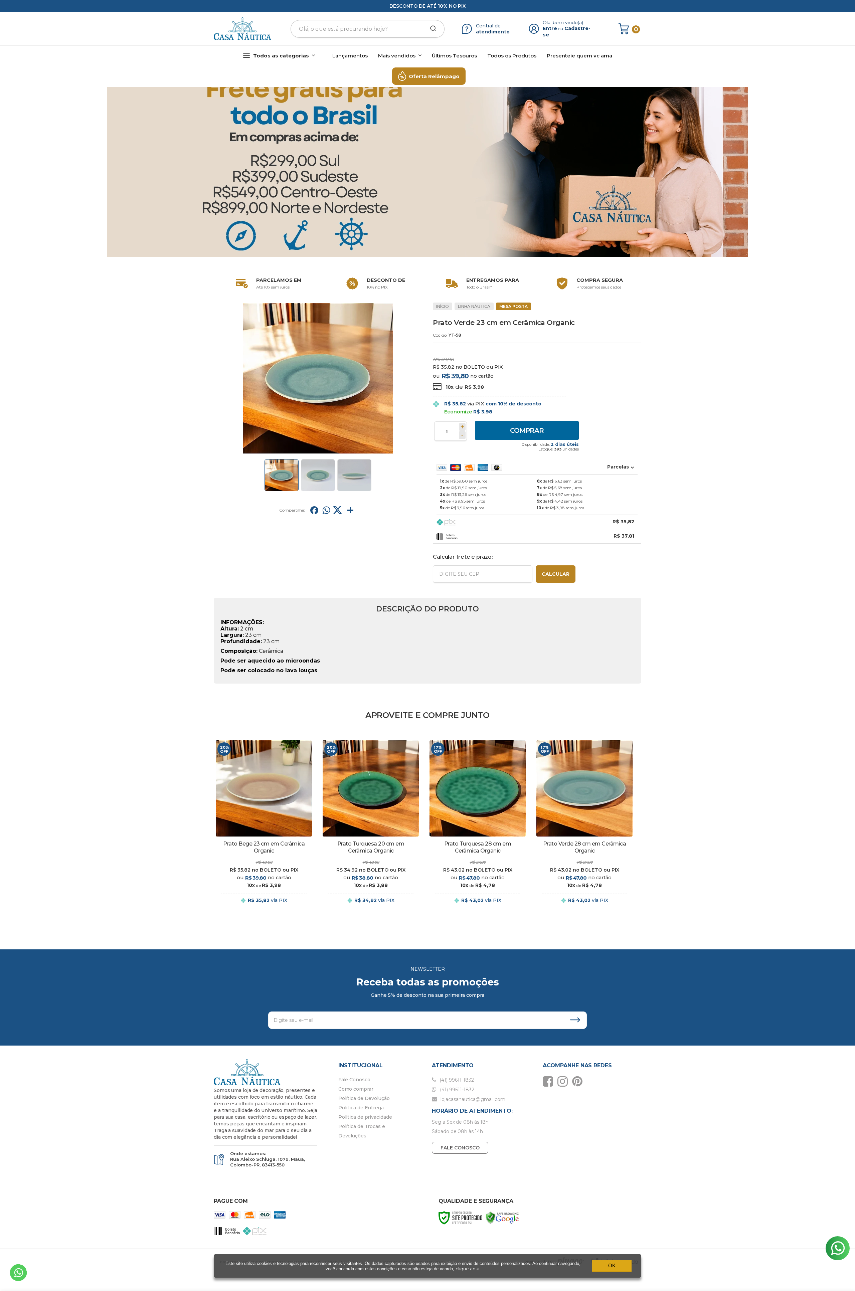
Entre (550, 28)
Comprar (527, 430)
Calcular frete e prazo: (463, 557)
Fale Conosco (354, 1080)
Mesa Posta (513, 306)
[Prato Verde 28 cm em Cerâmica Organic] (584, 827)
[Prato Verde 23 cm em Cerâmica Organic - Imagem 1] (282, 475)
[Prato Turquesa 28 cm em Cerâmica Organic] (477, 827)
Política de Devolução (364, 1098)
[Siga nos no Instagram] (564, 1081)
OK (612, 1265)
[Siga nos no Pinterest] (579, 1081)
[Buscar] (431, 29)
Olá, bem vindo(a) (563, 22)
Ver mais (264, 907)
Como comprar (355, 1089)
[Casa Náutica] (242, 29)
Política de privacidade (365, 1117)
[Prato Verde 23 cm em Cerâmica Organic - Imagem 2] (318, 475)
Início (442, 306)
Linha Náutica (474, 306)
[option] (267, 283)
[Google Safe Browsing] (502, 1217)
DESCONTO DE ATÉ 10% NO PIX (427, 6)
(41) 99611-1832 (456, 1080)
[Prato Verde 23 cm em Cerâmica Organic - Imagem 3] (354, 475)
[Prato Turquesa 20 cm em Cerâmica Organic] (370, 827)
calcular (555, 574)
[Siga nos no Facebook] (549, 1081)
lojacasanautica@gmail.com (472, 1099)
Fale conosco (460, 1148)
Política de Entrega (361, 1108)
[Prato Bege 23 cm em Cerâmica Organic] (264, 827)
